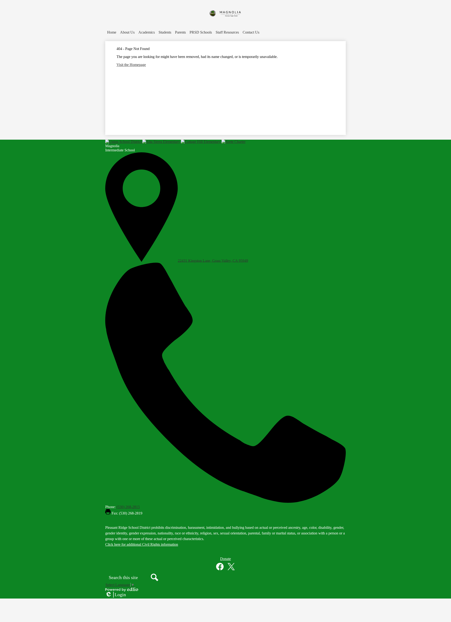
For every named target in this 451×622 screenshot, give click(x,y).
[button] (127, 32)
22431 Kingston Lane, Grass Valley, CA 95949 (213, 260)
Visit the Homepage (131, 65)
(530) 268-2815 (128, 507)
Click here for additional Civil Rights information (141, 544)
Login (115, 595)
